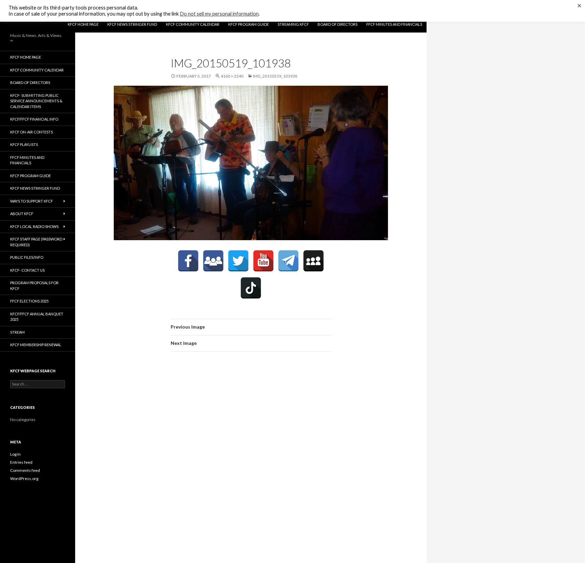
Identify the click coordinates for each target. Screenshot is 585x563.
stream (17, 332)
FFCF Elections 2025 (29, 301)
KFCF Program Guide (248, 24)
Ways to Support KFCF (31, 201)
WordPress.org (24, 478)
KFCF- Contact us (27, 270)
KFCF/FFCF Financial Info (34, 119)
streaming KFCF (293, 24)
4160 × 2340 (232, 76)
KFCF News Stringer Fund (132, 24)
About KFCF (21, 213)
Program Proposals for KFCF (34, 285)
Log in (15, 454)
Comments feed (25, 470)
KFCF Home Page (83, 24)
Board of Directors (338, 24)
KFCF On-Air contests (31, 132)
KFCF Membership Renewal (35, 344)
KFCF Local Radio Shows (34, 226)
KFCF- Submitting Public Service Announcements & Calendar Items (36, 101)
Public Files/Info (26, 257)
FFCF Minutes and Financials (394, 24)
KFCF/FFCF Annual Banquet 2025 (36, 317)
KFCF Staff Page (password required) (36, 242)
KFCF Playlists (24, 144)
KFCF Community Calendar (192, 24)
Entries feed (21, 462)
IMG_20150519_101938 (275, 76)
